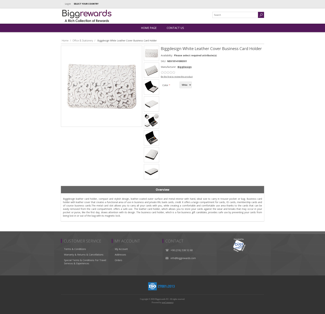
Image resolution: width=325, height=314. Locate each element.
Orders (118, 260)
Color (165, 85)
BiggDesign (185, 66)
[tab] (162, 189)
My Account (121, 249)
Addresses (120, 254)
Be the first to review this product (177, 76)
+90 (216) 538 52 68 (182, 250)
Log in (68, 3)
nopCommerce (168, 302)
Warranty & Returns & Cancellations (83, 254)
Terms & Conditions (75, 249)
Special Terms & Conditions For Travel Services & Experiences (85, 262)
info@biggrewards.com (183, 258)
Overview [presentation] (162, 190)
